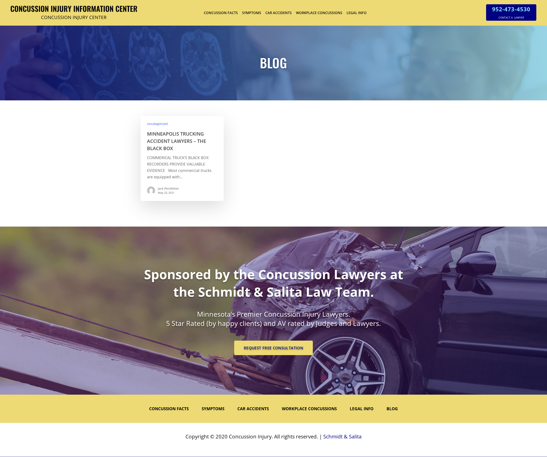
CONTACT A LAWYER (511, 17)
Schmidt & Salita (342, 436)
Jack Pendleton (168, 188)
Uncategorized (157, 124)
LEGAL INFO (357, 13)
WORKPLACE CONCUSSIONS (319, 13)
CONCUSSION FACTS (221, 13)
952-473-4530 (511, 9)
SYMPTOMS (251, 13)
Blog (392, 409)
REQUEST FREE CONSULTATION (273, 347)
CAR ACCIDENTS (278, 13)
